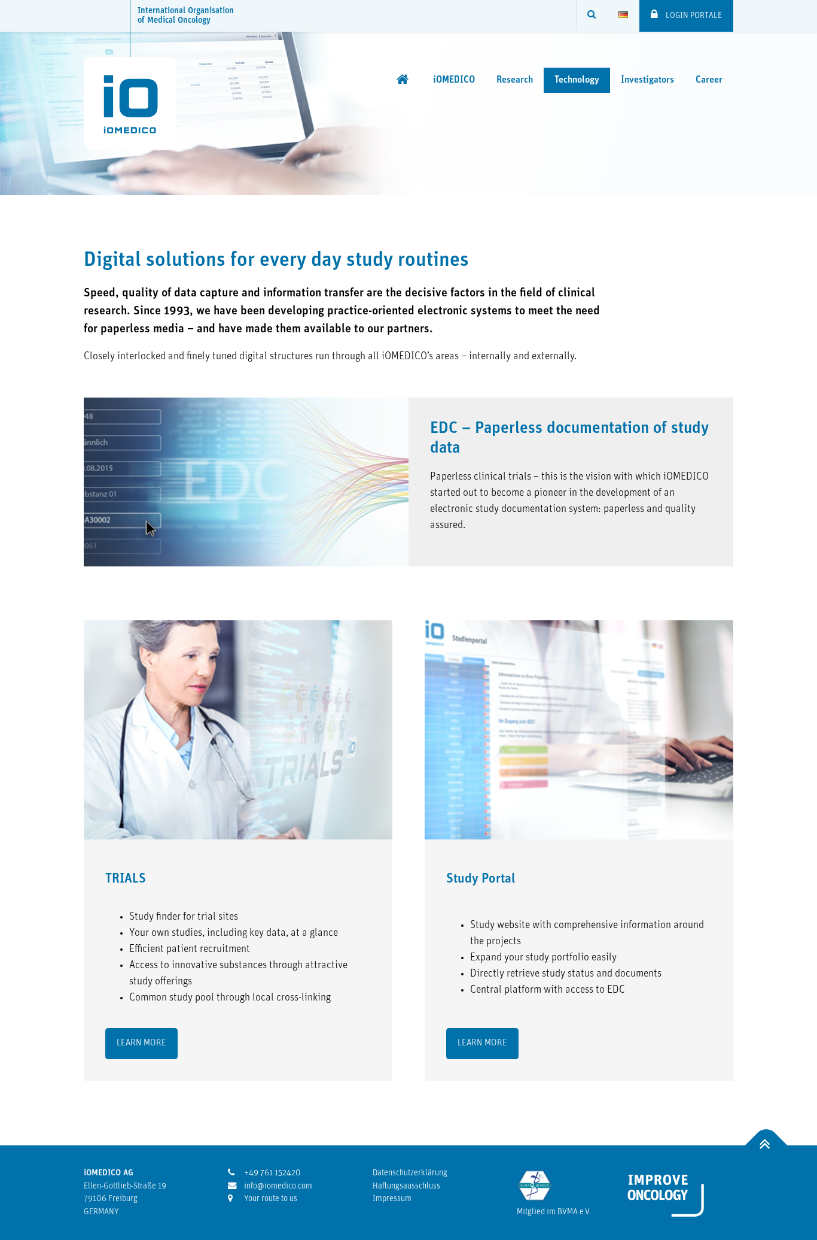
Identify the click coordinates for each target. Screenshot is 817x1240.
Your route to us (269, 1198)
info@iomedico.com (277, 1186)
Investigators (647, 80)
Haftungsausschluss (406, 1186)
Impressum (392, 1198)
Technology (576, 80)
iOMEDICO (454, 80)
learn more (141, 1043)
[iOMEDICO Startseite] (404, 80)
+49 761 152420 (271, 1173)
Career (709, 80)
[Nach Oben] (766, 1145)
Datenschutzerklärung (410, 1173)
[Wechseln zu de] (623, 15)
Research (514, 80)
